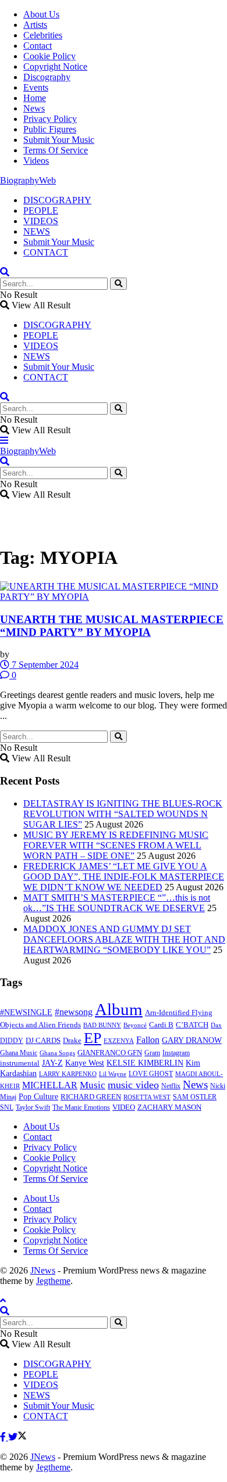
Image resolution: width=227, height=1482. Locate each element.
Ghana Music (18, 1053)
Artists (35, 25)
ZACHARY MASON (169, 1107)
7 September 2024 (44, 665)
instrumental (20, 1063)
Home (34, 98)
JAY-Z (52, 1063)
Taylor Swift (33, 1107)
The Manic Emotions (81, 1107)
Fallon (147, 1040)
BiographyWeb (28, 180)
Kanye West (84, 1063)
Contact (37, 46)
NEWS (36, 231)
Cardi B (161, 1025)
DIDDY (11, 1041)
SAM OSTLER (195, 1097)
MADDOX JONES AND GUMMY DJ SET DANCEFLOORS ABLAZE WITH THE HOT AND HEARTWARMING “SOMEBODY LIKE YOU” (124, 939)
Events (35, 87)
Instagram (176, 1053)
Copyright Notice (55, 66)
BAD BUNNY (102, 1024)
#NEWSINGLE (26, 1012)
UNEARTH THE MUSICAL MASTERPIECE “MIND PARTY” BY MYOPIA (112, 625)
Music (92, 1085)
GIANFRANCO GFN (109, 1053)
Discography (46, 77)
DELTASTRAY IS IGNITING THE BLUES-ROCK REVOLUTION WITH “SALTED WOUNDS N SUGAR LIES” (122, 813)
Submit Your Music (58, 140)
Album (119, 1009)
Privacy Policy (50, 119)
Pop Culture (38, 1096)
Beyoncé (135, 1024)
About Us (41, 14)
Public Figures (49, 129)
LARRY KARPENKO (68, 1073)
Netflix (170, 1086)
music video (133, 1085)
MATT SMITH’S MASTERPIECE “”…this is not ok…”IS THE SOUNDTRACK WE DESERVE (116, 903)
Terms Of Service (55, 150)
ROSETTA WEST (147, 1096)
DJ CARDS (43, 1041)
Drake (72, 1040)
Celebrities (42, 35)
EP (92, 1038)
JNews (42, 1270)
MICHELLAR (49, 1085)
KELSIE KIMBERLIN (145, 1063)
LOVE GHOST (151, 1074)
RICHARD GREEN (91, 1097)
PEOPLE (40, 210)
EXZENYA (119, 1040)
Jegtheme (53, 1281)
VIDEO (123, 1107)
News (34, 108)
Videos (36, 161)
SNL (6, 1107)
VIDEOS (40, 221)
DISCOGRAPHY (57, 200)
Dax (216, 1024)
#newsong (74, 1011)
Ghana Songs (57, 1052)
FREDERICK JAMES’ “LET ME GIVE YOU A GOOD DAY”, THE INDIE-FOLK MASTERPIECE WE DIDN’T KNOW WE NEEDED (123, 876)
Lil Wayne (112, 1074)
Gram (152, 1053)
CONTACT (45, 252)
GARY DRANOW (192, 1040)
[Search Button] (118, 284)
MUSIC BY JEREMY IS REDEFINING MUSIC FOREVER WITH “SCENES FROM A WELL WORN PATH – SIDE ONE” (115, 845)
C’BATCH (192, 1024)
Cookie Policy (49, 56)
